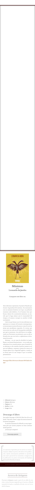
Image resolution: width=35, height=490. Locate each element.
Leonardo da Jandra (7, 484)
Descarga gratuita (12, 434)
